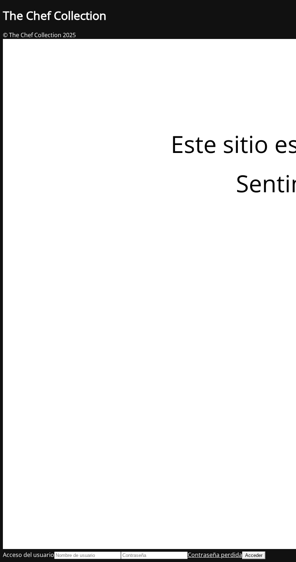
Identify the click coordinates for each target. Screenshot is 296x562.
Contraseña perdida (215, 555)
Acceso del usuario (28, 555)
